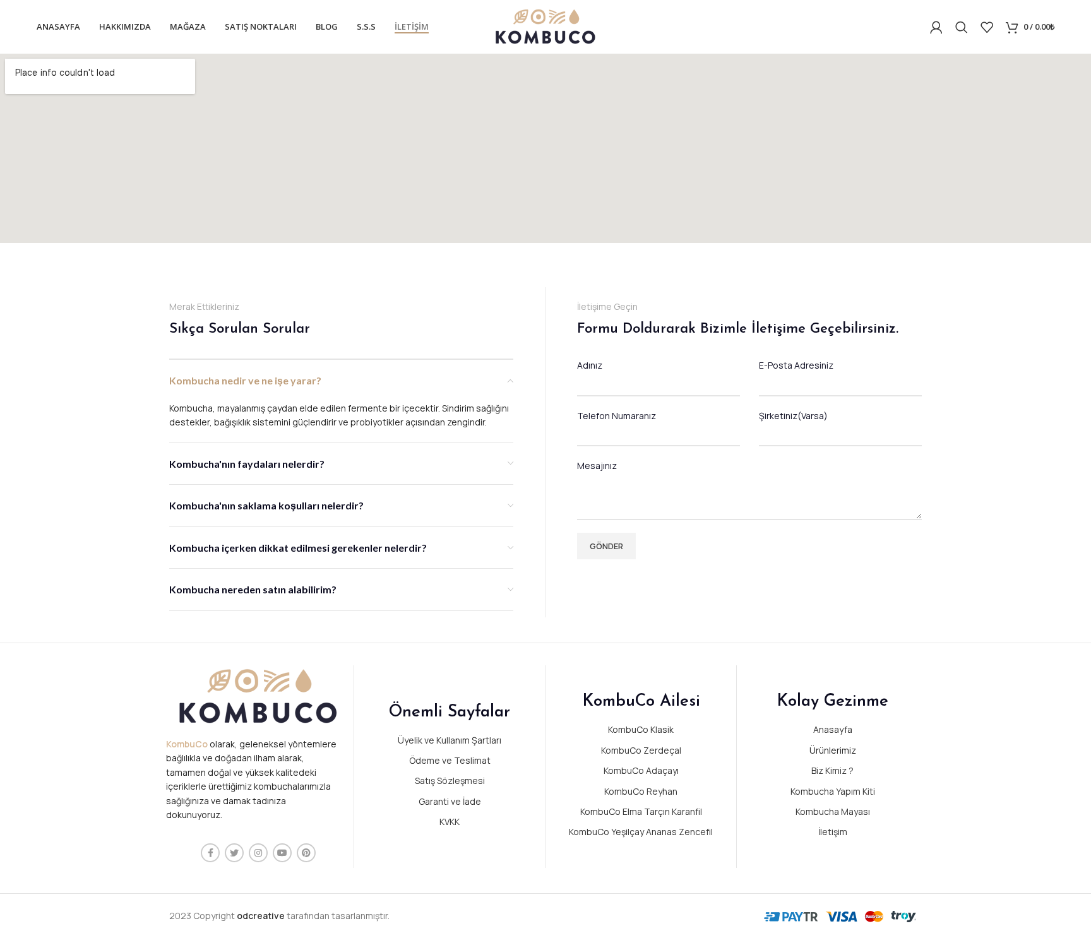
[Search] (961, 27)
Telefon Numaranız (616, 416)
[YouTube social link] (282, 852)
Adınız (589, 365)
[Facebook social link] (210, 852)
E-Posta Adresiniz (796, 365)
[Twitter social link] (234, 852)
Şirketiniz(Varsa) (793, 416)
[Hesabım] (936, 27)
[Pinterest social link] (306, 852)
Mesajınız (597, 466)
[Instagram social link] (258, 852)
